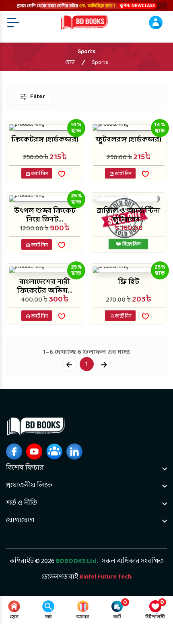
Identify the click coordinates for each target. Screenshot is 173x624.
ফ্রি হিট (128, 282)
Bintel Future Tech (105, 577)
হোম (70, 62)
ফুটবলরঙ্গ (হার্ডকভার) (128, 139)
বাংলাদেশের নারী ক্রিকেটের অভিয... (44, 286)
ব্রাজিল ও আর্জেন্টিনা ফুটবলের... (128, 215)
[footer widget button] (86, 468)
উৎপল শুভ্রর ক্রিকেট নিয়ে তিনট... (45, 215)
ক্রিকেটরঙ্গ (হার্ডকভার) (44, 139)
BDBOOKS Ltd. (77, 561)
